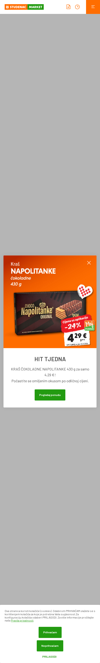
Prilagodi (49, 656)
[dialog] (50, 634)
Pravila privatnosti (22, 620)
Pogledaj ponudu (50, 394)
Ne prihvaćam (50, 645)
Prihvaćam (50, 632)
